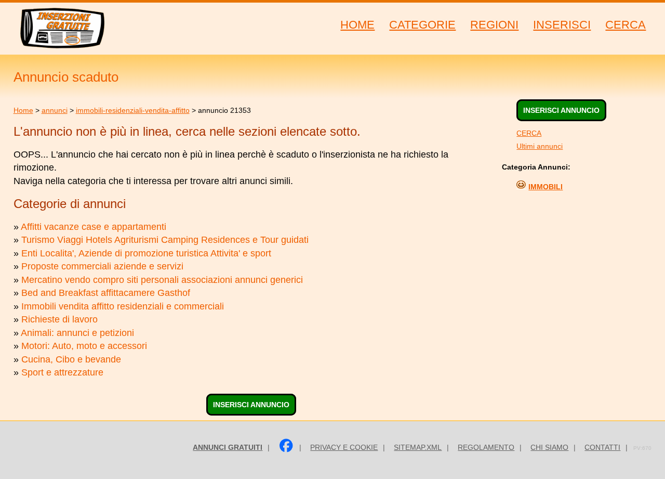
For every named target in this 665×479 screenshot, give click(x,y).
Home (23, 110)
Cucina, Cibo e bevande (71, 359)
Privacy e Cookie (344, 447)
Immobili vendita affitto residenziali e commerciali (122, 306)
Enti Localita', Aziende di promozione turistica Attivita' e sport (146, 253)
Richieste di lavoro (59, 319)
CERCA (528, 133)
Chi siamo (549, 447)
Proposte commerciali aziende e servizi (102, 266)
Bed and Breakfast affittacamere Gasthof (105, 293)
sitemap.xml (418, 447)
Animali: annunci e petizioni (77, 333)
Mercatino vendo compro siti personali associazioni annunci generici (162, 280)
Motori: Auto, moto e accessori (84, 346)
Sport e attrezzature (62, 372)
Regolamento (486, 447)
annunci (55, 110)
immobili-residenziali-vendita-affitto (133, 110)
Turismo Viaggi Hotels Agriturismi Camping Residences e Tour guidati (165, 240)
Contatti (602, 447)
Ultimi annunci (539, 146)
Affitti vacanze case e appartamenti (93, 227)
